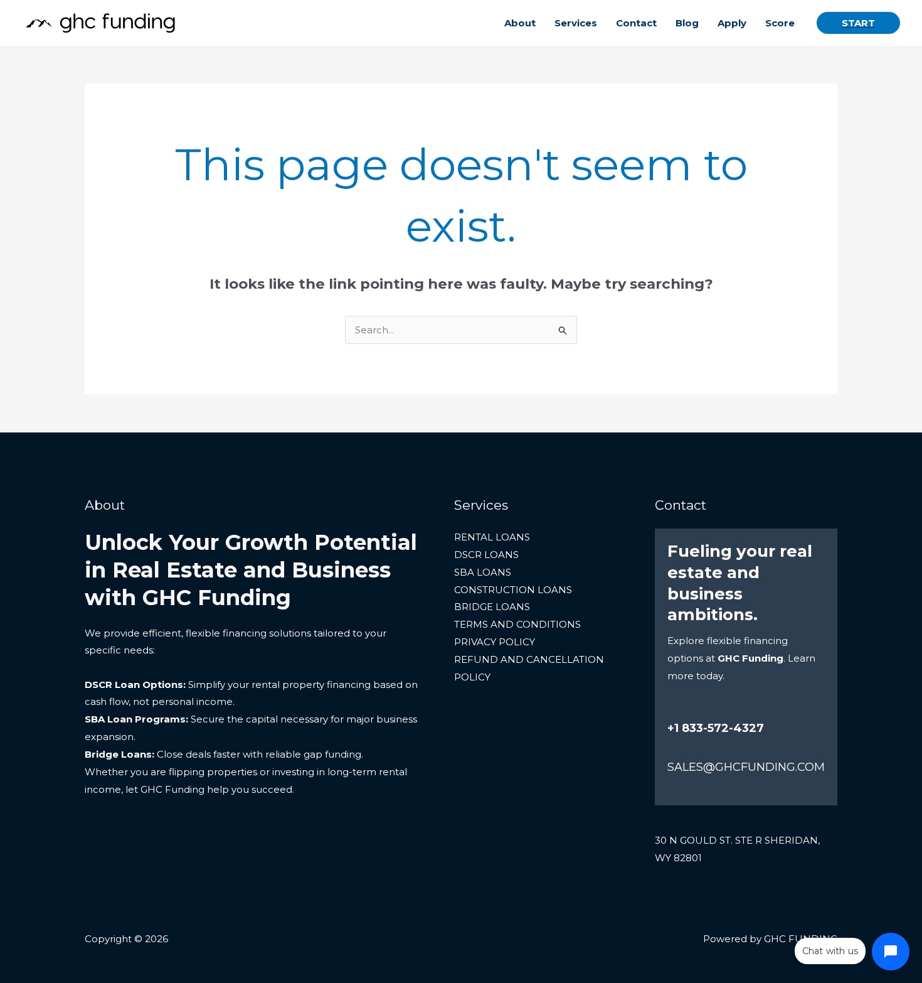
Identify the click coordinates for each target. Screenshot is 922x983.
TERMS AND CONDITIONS (517, 624)
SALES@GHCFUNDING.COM (746, 767)
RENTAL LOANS (492, 537)
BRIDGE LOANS (492, 607)
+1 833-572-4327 (715, 728)
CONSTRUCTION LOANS (513, 590)
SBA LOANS (482, 572)
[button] (858, 23)
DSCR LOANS (486, 555)
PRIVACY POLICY (494, 642)
